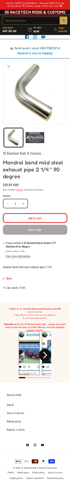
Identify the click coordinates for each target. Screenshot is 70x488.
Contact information (35, 478)
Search (10, 405)
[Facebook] (27, 37)
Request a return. (16, 429)
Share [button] (9, 278)
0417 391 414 (9, 31)
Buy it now (35, 230)
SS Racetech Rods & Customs (34, 467)
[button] (25, 355)
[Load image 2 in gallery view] (35, 137)
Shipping (19, 189)
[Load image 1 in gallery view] (13, 137)
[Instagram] (35, 37)
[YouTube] (43, 37)
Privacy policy (38, 472)
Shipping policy (16, 478)
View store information (18, 256)
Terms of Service (15, 413)
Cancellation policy (55, 478)
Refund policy (14, 421)
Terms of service (55, 472)
